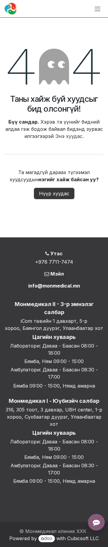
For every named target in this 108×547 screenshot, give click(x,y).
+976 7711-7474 (54, 262)
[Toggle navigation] (98, 8)
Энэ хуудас (68, 136)
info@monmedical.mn (54, 286)
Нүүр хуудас (54, 193)
